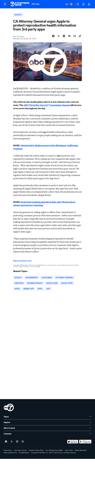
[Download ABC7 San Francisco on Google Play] (85, 441)
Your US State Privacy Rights (54, 450)
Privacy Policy (8, 450)
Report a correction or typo (22, 261)
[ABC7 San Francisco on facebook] (6, 441)
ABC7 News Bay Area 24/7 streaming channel (47, 104)
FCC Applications (24, 452)
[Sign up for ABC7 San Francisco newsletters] (22, 441)
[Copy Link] (80, 36)
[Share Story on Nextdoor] (69, 36)
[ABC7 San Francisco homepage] (18, 4)
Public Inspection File (10, 452)
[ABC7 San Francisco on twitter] (11, 441)
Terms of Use (69, 450)
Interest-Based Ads (80, 450)
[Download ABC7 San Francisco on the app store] (72, 441)
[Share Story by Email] (75, 36)
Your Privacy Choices (20, 450)
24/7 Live (35, 4)
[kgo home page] (9, 407)
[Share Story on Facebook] (53, 36)
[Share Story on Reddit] (64, 36)
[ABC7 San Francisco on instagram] (17, 441)
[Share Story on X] (59, 36)
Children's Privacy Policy (36, 450)
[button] (4, 4)
